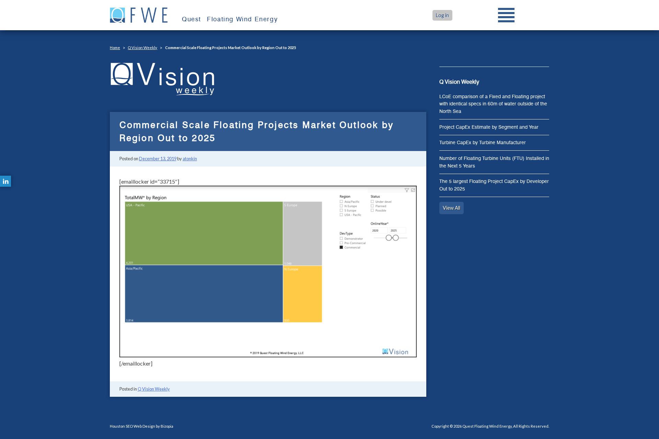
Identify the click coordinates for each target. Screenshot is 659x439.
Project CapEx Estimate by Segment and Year (489, 127)
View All (451, 208)
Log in (442, 15)
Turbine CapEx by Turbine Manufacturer (482, 142)
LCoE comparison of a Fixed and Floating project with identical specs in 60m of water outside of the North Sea (493, 103)
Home (115, 47)
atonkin (190, 158)
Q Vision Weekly (142, 47)
